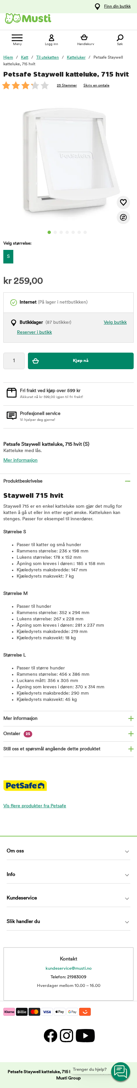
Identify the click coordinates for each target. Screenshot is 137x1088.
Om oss (15, 851)
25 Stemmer (67, 85)
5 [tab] (73, 232)
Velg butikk (115, 322)
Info (11, 874)
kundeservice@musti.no (69, 968)
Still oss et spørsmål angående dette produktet (51, 749)
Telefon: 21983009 (68, 977)
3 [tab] (61, 232)
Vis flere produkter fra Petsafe (34, 806)
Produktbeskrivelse (23, 481)
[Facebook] (50, 1035)
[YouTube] (84, 1035)
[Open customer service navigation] (121, 1072)
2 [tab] (55, 232)
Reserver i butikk (34, 332)
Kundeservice (22, 898)
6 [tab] (79, 232)
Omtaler (16, 733)
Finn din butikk (117, 7)
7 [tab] (85, 232)
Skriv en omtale (96, 85)
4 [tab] (67, 232)
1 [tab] (49, 232)
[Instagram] (66, 1035)
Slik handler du (23, 921)
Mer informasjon (20, 460)
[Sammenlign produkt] (123, 217)
